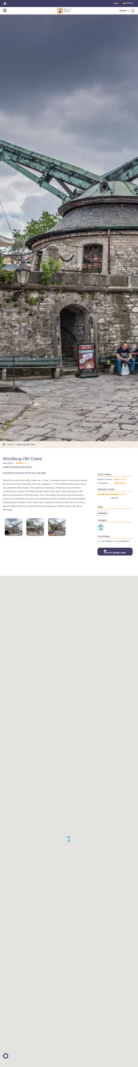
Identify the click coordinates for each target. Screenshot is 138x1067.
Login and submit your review (17, 467)
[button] (69, 839)
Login (116, 3)
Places (11, 444)
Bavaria (103, 513)
